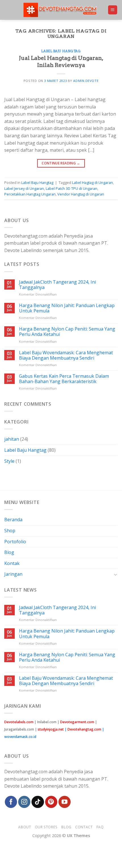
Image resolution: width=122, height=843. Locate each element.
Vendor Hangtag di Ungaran (80, 194)
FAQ (100, 827)
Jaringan (13, 574)
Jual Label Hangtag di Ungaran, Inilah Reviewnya (61, 61)
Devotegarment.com (77, 722)
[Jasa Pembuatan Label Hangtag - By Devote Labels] (61, 10)
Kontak (12, 563)
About (24, 827)
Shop (9, 530)
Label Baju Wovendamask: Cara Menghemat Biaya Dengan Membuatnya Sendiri (66, 355)
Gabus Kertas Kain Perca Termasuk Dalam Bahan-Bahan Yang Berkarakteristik (64, 378)
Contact (83, 827)
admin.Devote (85, 81)
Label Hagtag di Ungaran (92, 182)
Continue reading (61, 163)
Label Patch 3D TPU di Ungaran (71, 188)
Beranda (13, 519)
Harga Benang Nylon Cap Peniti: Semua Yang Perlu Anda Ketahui (67, 331)
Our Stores (46, 827)
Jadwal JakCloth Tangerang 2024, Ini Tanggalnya (57, 284)
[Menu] (112, 10)
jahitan (11, 439)
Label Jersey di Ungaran (24, 188)
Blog (9, 552)
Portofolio (15, 541)
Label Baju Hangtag (61, 51)
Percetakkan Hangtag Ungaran (30, 194)
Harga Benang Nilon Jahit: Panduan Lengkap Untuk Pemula (67, 308)
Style (9, 461)
